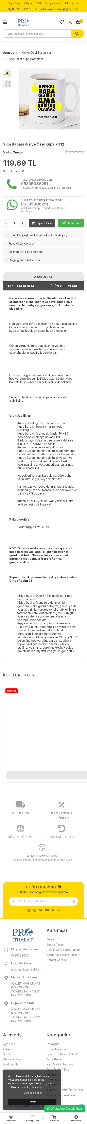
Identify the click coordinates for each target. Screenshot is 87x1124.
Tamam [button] (32, 1101)
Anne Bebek (55, 1059)
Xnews (18, 152)
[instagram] (34, 910)
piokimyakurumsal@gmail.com (58, 9)
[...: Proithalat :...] (32, 22)
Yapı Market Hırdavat (60, 1064)
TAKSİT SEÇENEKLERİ (23, 286)
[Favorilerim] (61, 22)
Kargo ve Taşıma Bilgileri (63, 955)
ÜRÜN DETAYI (43, 276)
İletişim (27, 3)
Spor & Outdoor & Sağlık (63, 1054)
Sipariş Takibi (55, 944)
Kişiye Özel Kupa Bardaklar (25, 59)
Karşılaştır (59, 235)
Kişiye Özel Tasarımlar (36, 52)
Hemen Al (73, 223)
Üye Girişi (14, 3)
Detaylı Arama (53, 3)
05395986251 (20, 9)
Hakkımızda (71, 3)
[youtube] (47, 910)
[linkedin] (58, 910)
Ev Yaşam (53, 1044)
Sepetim (54, 1120)
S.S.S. (38, 3)
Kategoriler (32, 1120)
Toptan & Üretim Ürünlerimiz (65, 1090)
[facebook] (29, 910)
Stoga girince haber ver (24, 260)
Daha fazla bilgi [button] (32, 1092)
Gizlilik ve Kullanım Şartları (64, 949)
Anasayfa (10, 52)
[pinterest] (53, 910)
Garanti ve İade (57, 960)
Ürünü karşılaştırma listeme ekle (29, 235)
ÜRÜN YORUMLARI (64, 286)
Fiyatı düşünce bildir (21, 243)
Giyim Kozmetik (57, 1049)
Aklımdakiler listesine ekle (25, 251)
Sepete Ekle (43, 223)
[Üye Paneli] (70, 22)
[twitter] (40, 910)
